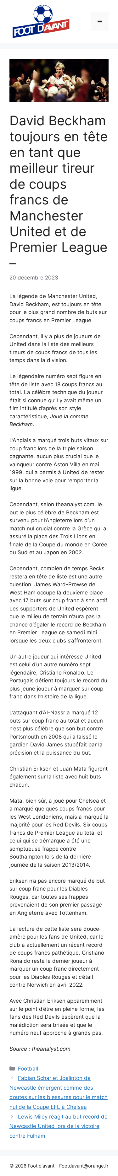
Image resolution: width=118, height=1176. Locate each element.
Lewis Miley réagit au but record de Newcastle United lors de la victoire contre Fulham (58, 1126)
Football (28, 1068)
